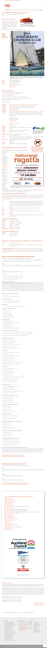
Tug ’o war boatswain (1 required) (9, 381)
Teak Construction (40, 189)
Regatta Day (6, 19)
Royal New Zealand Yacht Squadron (11, 524)
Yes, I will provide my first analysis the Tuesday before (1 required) (14, 306)
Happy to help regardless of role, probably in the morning (13, 275)
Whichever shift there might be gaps (9, 418)
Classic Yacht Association (9, 502)
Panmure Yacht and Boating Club (10, 518)
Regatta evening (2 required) (8, 315)
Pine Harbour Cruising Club (9, 520)
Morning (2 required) (7, 422)
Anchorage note (12, 86)
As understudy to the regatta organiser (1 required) (12, 302)
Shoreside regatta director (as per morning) (11, 368)
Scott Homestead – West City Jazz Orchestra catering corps (12, 430)
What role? (4, 274)
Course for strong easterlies (14, 123)
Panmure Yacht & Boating (27, 244)
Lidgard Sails (13, 246)
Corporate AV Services (8, 503)
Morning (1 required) (7, 406)
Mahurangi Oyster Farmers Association (11, 513)
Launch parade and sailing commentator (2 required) (12, 355)
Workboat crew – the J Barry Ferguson (8, 308)
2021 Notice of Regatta (13, 119)
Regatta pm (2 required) (7, 313)
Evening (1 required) (7, 409)
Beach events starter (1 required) (9, 357)
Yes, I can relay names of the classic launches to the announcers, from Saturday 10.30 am (18, 333)
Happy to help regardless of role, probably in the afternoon (13, 277)
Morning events (4, 350)
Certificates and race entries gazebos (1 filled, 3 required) (13, 391)
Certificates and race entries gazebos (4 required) (12, 344)
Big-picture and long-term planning (8, 281)
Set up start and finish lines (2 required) (10, 341)
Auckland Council (7, 498)
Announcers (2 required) (8, 353)
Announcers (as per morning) (8, 370)
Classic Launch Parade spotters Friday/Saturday (10, 330)
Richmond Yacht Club (8, 522)
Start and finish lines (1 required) (9, 387)
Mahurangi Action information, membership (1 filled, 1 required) (14, 362)
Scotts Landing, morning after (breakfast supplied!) (10, 438)
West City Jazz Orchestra (35, 208)
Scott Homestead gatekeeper (7, 413)
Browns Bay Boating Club (9, 499)
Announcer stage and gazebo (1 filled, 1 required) (12, 386)
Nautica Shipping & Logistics (9, 516)
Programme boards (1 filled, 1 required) (10, 389)
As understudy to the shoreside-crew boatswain (11, 296)
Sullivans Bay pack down (6, 384)
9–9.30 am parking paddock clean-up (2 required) (11, 443)
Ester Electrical (7, 506)
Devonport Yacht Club (8, 505)
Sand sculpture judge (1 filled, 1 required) (10, 380)
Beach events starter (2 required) (9, 371)
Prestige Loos (6, 521)
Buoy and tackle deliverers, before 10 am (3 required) (12, 322)
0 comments (20, 14)
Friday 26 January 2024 (6, 319)
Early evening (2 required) (8, 426)
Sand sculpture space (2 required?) (9, 346)
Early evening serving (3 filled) (8, 433)
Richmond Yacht (37, 244)
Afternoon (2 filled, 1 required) (8, 398)
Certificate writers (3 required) (8, 375)
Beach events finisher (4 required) (9, 359)
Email (3, 270)
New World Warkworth (8, 517)
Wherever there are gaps (8, 435)
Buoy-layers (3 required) (8, 324)
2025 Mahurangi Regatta (23, 622)
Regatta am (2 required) (7, 311)
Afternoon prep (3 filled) (7, 432)
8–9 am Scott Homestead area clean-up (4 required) (12, 441)
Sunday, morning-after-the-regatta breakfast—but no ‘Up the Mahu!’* (22, 241)
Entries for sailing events (14, 106)
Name (3, 263)
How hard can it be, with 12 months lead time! (11, 300)
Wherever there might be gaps (9, 402)
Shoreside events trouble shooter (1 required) (11, 352)
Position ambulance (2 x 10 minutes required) (11, 348)
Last (24, 267)
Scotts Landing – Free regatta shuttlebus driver (10, 395)
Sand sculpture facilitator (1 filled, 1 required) (11, 378)
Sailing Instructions (13, 85)
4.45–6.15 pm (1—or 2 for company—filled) (10, 417)
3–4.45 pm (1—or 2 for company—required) (11, 415)
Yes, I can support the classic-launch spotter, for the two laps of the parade (15, 335)
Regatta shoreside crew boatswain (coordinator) (10, 293)
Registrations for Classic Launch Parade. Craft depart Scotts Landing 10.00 (24, 104)
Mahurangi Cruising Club (9, 510)
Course (10, 122)
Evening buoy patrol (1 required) (9, 326)
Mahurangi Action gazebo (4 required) (10, 339)
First (3, 267)
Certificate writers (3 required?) (9, 360)
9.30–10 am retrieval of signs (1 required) (10, 444)
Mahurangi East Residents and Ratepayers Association (14, 512)
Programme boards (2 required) (9, 343)
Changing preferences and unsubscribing (24, 629)
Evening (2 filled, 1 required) (8, 400)
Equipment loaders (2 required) (9, 321)
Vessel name (4, 474)
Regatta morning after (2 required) (9, 317)
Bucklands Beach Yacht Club (9, 501)
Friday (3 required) (7, 310)
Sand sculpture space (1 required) (9, 392)
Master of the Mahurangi (14, 110)
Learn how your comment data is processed (25, 612)
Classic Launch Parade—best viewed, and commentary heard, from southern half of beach (26, 111)
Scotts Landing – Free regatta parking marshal (10, 404)
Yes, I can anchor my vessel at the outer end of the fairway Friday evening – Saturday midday (18, 332)
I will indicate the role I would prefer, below (10, 279)
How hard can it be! (7, 295)
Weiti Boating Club (7, 528)
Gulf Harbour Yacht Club (9, 507)
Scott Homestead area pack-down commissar (11, 439)
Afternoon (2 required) (7, 407)
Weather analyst (5, 304)
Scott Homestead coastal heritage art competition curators (12, 421)
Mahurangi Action (7, 509)
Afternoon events (5, 366)
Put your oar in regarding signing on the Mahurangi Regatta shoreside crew (15, 447)
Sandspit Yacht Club (8, 525)
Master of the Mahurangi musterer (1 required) (11, 364)
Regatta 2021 (14, 14)
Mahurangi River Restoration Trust (21, 250)
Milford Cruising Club (8, 514)
